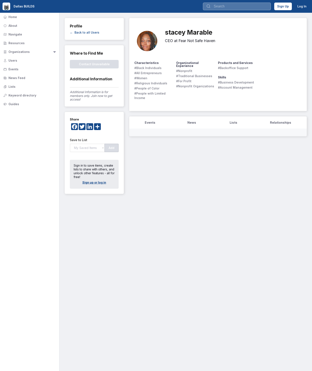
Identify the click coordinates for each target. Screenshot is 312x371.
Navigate (12, 34)
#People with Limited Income (150, 96)
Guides (11, 104)
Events (10, 69)
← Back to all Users (84, 32)
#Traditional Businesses (194, 76)
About (10, 25)
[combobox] (237, 6)
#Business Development (236, 82)
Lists (9, 86)
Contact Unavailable (94, 64)
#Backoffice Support (233, 68)
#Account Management (235, 87)
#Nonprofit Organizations (195, 86)
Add (111, 148)
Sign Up (283, 6)
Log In (301, 6)
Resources (14, 43)
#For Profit (183, 81)
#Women (140, 78)
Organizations (16, 52)
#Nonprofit (184, 71)
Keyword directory (19, 95)
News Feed (14, 78)
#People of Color (146, 88)
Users (10, 60)
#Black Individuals (148, 68)
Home (10, 17)
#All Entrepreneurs (148, 73)
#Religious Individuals (150, 83)
